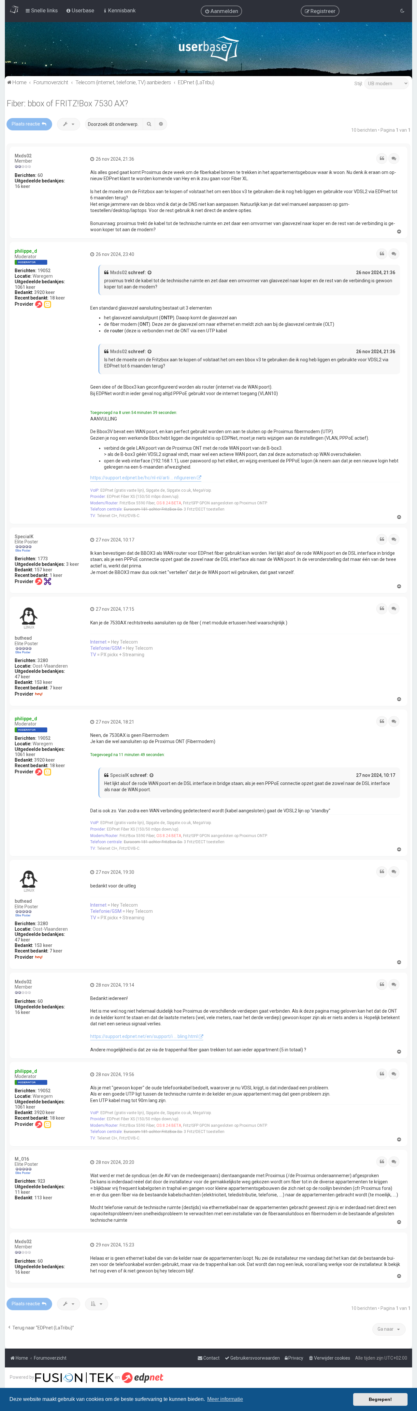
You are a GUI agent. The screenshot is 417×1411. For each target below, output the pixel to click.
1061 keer (25, 287)
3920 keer (44, 292)
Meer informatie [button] (225, 1399)
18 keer (57, 297)
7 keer (56, 687)
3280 (42, 660)
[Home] (208, 50)
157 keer (43, 569)
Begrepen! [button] (380, 1399)
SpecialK (24, 536)
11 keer (22, 1192)
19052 (43, 270)
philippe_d (26, 251)
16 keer (22, 186)
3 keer (72, 564)
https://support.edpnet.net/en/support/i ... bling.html (144, 1036)
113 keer (43, 1197)
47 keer (22, 676)
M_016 (22, 1159)
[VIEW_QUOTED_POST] (150, 273)
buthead (23, 638)
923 (41, 1181)
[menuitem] (221, 11)
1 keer (56, 575)
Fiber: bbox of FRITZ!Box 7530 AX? (67, 103)
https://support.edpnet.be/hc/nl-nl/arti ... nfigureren (143, 477)
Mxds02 (23, 155)
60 (40, 175)
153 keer (43, 682)
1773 (42, 558)
